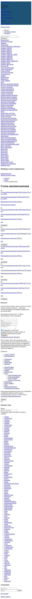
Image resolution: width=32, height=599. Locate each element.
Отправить (4, 335)
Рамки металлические (7, 123)
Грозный (7, 462)
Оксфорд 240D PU (6, 49)
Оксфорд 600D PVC (7, 59)
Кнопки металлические (8, 128)
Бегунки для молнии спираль (9, 84)
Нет (4, 8)
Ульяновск (7, 565)
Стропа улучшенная (7, 93)
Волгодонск (8, 456)
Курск (6, 491)
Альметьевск (8, 418)
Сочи (5, 544)
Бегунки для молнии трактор (9, 85)
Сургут (6, 550)
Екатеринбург (8, 465)
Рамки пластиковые (7, 106)
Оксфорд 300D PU (6, 51)
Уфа (5, 566)
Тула (5, 558)
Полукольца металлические (9, 119)
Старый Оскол (8, 547)
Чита (5, 576)
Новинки (3, 43)
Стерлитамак (8, 548)
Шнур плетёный (6, 146)
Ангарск (6, 420)
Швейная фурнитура (10, 386)
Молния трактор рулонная (9, 100)
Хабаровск (7, 570)
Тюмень (6, 561)
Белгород (7, 433)
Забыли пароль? (5, 596)
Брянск (6, 443)
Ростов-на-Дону (9, 527)
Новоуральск (8, 509)
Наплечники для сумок (8, 113)
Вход (2, 18)
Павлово (7, 517)
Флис (2, 82)
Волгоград (7, 454)
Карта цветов (5, 40)
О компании (4, 337)
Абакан (6, 417)
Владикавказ (8, 451)
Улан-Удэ (7, 563)
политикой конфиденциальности (11, 396)
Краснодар (7, 487)
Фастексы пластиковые (8, 133)
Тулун (6, 560)
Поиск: (3, 408)
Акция (10, 46)
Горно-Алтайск (9, 461)
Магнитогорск (8, 495)
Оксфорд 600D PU (6, 53)
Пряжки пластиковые (7, 105)
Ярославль (7, 581)
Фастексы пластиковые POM (9, 134)
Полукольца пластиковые (8, 103)
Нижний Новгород (10, 501)
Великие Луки (8, 446)
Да (1, 8)
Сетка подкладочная (7, 72)
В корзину (4, 225)
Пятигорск (7, 526)
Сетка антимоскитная (7, 67)
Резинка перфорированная (9, 141)
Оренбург (7, 514)
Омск (6, 511)
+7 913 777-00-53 (9, 354)
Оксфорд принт (5, 63)
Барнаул (6, 431)
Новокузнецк (8, 504)
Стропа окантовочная (7, 89)
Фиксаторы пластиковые (8, 129)
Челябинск (7, 573)
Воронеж (7, 459)
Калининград (8, 477)
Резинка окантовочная (7, 142)
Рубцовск (7, 529)
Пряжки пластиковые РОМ (9, 110)
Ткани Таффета (5, 80)
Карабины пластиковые (8, 108)
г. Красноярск (5, 2)
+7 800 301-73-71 (6, 14)
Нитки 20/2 (4, 149)
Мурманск (7, 500)
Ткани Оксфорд (9, 367)
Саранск (6, 535)
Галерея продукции (7, 41)
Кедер (2, 111)
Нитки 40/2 (4, 152)
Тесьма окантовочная (7, 90)
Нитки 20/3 (4, 150)
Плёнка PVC (4, 79)
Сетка (6, 180)
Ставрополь (7, 545)
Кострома (7, 485)
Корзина (3, 21)
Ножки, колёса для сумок (8, 115)
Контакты (7, 33)
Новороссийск (8, 506)
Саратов (6, 537)
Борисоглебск (8, 439)
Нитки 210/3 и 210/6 (7, 162)
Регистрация (8, 18)
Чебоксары (7, 571)
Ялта (5, 579)
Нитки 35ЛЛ (4, 155)
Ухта (5, 568)
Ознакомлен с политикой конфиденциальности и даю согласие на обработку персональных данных (13, 332)
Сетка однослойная (6, 69)
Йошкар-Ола (8, 474)
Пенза (6, 519)
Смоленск (7, 542)
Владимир (7, 452)
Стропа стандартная (7, 92)
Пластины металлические (8, 118)
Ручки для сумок (6, 116)
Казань (6, 475)
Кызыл (6, 493)
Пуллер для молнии (7, 87)
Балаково (7, 430)
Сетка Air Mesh (5, 71)
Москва (6, 498)
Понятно (3, 399)
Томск (6, 557)
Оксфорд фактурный (7, 64)
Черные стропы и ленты (8, 175)
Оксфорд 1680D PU (7, 56)
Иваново (7, 467)
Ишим (6, 472)
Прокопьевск (8, 522)
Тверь (6, 553)
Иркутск (6, 470)
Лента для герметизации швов (10, 144)
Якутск (6, 578)
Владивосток (8, 449)
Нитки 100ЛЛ (5, 160)
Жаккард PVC (5, 77)
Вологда (6, 457)
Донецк (6, 464)
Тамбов (6, 552)
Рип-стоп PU (5, 66)
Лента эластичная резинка (9, 139)
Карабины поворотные (8, 124)
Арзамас (6, 423)
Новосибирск (8, 508)
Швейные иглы (5, 165)
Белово (6, 434)
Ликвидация (4, 45)
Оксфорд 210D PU (6, 48)
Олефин (3, 76)
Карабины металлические (8, 126)
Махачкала (7, 496)
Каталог (6, 178)
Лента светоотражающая (8, 137)
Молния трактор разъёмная (9, 98)
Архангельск (8, 425)
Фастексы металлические (8, 131)
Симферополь (8, 540)
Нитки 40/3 (4, 154)
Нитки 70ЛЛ (4, 159)
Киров (6, 482)
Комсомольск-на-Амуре (11, 483)
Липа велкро (4, 136)
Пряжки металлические (8, 121)
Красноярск (7, 488)
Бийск (6, 436)
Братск (6, 441)
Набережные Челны (10, 503)
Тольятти (7, 555)
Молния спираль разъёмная (9, 95)
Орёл (5, 513)
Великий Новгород (10, 447)
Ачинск (6, 428)
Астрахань (7, 426)
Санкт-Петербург (9, 534)
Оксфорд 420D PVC (7, 58)
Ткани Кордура (5, 74)
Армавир (7, 421)
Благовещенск (8, 438)
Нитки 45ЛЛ (4, 157)
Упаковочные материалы (8, 163)
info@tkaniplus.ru (6, 11)
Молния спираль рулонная (9, 97)
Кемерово (7, 480)
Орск (5, 516)
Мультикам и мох (6, 173)
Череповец (7, 574)
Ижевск (6, 469)
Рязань (6, 531)
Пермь (6, 521)
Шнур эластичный (6, 147)
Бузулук (6, 444)
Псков (6, 524)
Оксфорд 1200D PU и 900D (9, 54)
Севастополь (8, 539)
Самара (6, 532)
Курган (6, 490)
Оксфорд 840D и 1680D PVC (9, 61)
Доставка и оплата (9, 31)
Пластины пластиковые (8, 102)
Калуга (6, 478)
